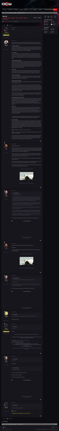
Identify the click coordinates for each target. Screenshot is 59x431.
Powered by (53, 429)
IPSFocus (39, 429)
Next (10, 25)
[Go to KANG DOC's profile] (6, 42)
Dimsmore (6, 407)
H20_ (6, 148)
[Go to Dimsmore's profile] (6, 404)
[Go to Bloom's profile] (6, 325)
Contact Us (6, 429)
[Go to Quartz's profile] (6, 192)
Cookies (10, 429)
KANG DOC (6, 45)
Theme (3, 429)
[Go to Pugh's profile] (6, 29)
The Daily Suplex (16, 21)
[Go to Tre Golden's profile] (6, 313)
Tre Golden (6, 316)
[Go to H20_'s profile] (6, 145)
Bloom (6, 328)
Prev (4, 25)
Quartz (47, 21)
